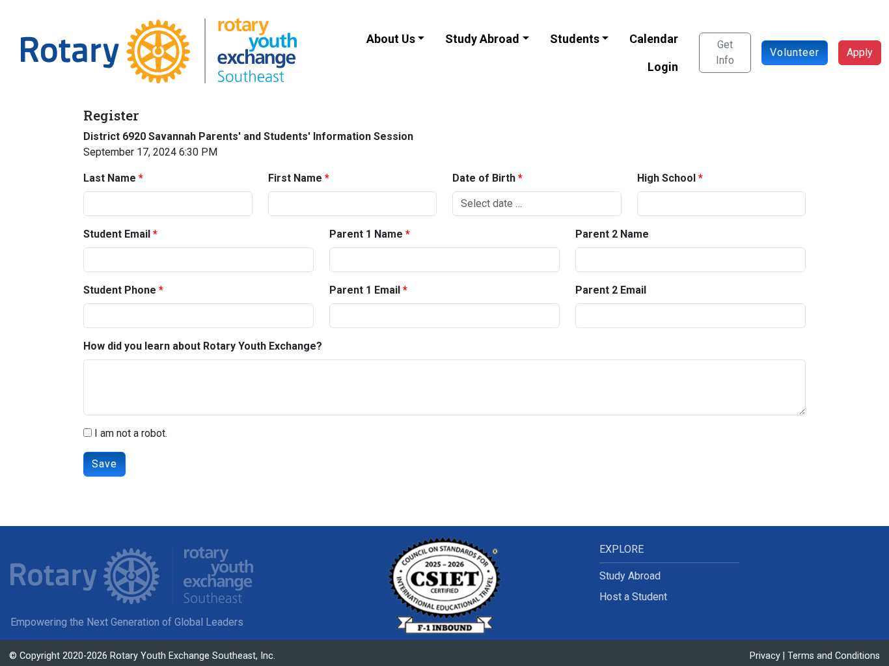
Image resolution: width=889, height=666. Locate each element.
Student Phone (119, 290)
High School (666, 178)
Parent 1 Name (366, 234)
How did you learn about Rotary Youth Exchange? (202, 346)
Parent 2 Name (612, 234)
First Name (295, 178)
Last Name (109, 178)
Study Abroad (630, 576)
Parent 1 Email (364, 290)
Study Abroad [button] (482, 39)
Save (104, 464)
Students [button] (574, 39)
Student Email (116, 234)
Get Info (725, 52)
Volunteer (794, 52)
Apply (860, 52)
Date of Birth (483, 178)
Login (663, 67)
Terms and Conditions (833, 655)
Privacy (765, 655)
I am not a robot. (129, 433)
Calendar (653, 39)
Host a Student (633, 596)
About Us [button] (390, 39)
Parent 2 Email (610, 290)
